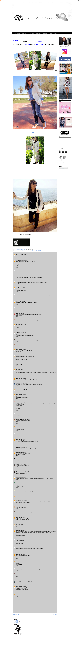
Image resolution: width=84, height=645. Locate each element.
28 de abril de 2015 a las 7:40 (22, 506)
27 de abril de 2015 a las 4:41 (22, 349)
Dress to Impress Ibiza (18, 557)
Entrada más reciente (16, 614)
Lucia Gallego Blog (18, 485)
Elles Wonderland (21, 422)
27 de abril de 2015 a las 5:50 (22, 369)
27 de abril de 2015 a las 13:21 (23, 464)
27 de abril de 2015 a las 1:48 (21, 301)
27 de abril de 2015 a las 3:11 (22, 324)
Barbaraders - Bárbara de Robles (20, 581)
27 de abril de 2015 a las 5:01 (21, 363)
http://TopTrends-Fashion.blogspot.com (21, 588)
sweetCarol (17, 332)
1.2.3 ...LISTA (38, 33)
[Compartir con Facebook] (31, 249)
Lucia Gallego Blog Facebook (19, 486)
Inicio (36, 614)
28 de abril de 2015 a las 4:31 (28, 495)
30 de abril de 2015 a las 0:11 (22, 586)
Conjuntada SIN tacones (19, 419)
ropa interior (17, 447)
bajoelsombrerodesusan (19, 250)
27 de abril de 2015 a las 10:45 (22, 439)
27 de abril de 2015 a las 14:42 (25, 471)
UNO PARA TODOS (31, 33)
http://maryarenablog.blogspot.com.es (20, 297)
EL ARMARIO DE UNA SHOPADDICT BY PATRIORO (22, 397)
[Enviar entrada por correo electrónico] (26, 249)
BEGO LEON (17, 260)
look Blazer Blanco (33, 250)
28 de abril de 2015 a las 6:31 (25, 500)
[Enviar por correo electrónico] (28, 249)
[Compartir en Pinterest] (32, 249)
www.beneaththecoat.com (19, 405)
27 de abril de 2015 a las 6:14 (22, 378)
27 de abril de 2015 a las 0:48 (22, 281)
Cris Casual (17, 383)
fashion (29, 250)
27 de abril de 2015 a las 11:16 (22, 452)
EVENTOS (24, 33)
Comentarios (61, 148)
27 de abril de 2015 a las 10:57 (23, 447)
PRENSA (50, 33)
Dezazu (17, 506)
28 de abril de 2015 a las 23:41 (22, 554)
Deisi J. (17, 301)
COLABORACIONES (17, 33)
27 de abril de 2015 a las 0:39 (22, 274)
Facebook (17, 265)
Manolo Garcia (18, 389)
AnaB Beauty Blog (24, 359)
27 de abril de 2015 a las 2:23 (21, 313)
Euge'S (17, 313)
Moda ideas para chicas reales (20, 495)
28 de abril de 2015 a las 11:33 (22, 517)
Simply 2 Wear (17, 264)
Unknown (17, 281)
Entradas (61, 147)
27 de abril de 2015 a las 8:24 (26, 419)
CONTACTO (56, 33)
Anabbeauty (17, 355)
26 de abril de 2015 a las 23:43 (22, 254)
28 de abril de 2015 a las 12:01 (22, 524)
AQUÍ (33, 132)
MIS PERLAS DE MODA (19, 351)
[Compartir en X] (30, 249)
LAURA (17, 254)
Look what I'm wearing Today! (19, 303)
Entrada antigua (54, 614)
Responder (17, 257)
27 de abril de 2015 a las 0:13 (23, 260)
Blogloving (17, 266)
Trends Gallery (18, 287)
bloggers (27, 250)
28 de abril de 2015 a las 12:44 (24, 539)
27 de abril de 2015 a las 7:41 (23, 383)
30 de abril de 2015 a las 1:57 (21, 593)
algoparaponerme (18, 539)
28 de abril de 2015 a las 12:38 (22, 530)
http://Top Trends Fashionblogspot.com (21, 520)
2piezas (17, 363)
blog (24, 250)
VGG (16, 593)
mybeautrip (17, 464)
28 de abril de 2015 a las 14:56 (22, 547)
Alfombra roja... (16, 621)
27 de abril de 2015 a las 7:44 (23, 389)
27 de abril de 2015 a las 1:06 (23, 287)
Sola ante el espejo (18, 471)
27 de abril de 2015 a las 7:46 (22, 394)
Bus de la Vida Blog (18, 500)
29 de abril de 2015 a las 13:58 (29, 581)
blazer (23, 250)
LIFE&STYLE (45, 33)
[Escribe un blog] (29, 249)
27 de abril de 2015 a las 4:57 (23, 355)
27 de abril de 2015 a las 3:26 (22, 332)
